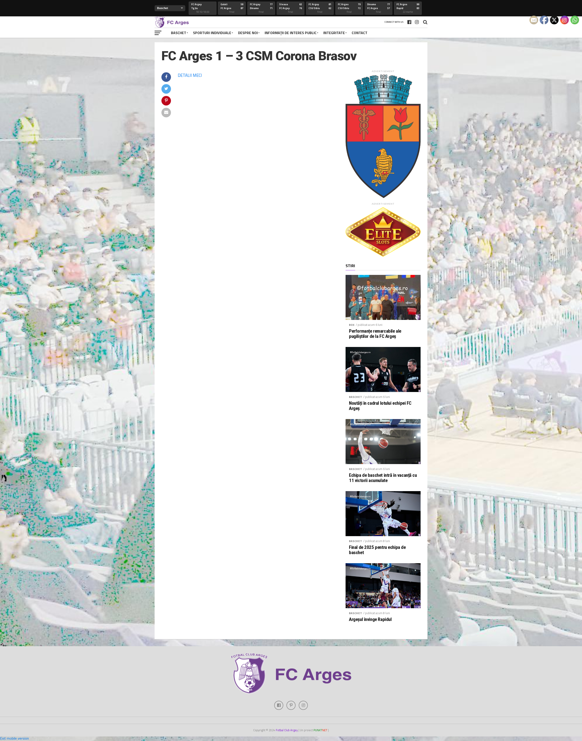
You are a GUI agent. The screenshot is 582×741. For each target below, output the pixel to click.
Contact (359, 32)
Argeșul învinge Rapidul (370, 619)
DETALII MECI (190, 75)
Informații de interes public (290, 32)
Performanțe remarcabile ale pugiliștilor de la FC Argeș (375, 334)
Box (352, 325)
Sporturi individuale (212, 32)
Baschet (178, 32)
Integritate (334, 32)
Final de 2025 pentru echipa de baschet (377, 550)
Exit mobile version (14, 738)
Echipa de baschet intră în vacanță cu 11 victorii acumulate (383, 478)
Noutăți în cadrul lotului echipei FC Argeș (380, 406)
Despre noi (248, 32)
